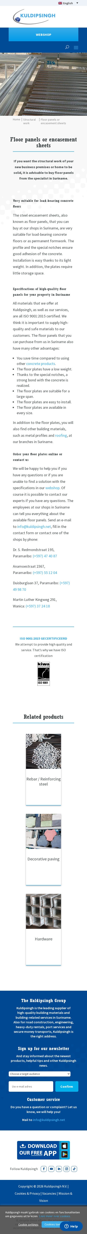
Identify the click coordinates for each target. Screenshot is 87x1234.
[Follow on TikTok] (74, 1169)
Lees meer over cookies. (55, 1216)
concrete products (40, 363)
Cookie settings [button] (28, 1224)
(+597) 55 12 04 (45, 572)
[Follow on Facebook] (44, 1169)
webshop (52, 487)
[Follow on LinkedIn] (59, 1169)
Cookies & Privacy (27, 1193)
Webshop (43, 34)
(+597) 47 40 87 (45, 556)
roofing (61, 435)
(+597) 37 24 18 (38, 606)
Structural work (29, 121)
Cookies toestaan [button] (56, 1224)
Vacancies (49, 1193)
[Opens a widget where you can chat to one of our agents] (71, 1226)
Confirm (66, 1086)
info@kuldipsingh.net (34, 526)
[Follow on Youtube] (51, 1169)
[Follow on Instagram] (66, 1169)
